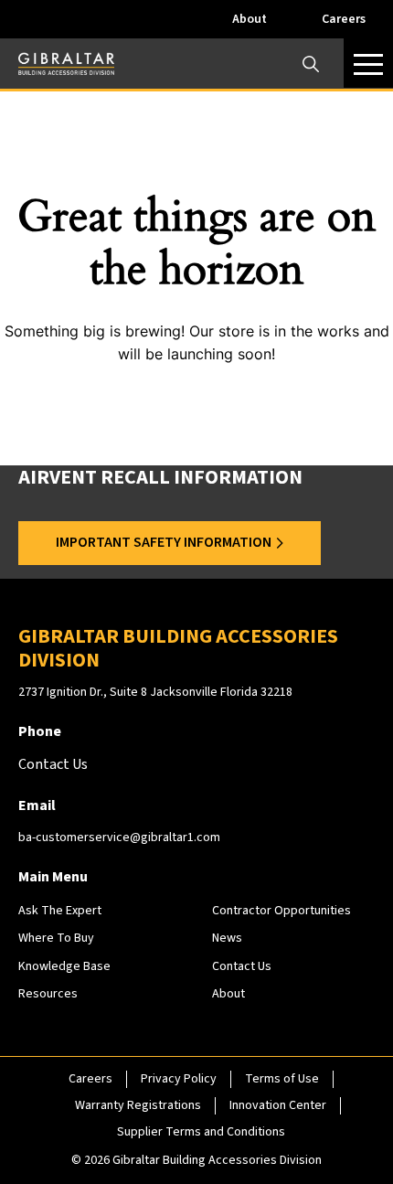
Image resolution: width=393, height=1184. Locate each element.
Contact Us (241, 966)
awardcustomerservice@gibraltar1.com (210, 604)
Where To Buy (56, 938)
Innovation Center (277, 1105)
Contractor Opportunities (281, 910)
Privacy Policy (179, 1079)
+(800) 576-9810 (149, 584)
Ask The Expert (59, 910)
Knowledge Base (64, 966)
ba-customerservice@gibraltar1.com (119, 837)
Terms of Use (282, 1079)
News (227, 938)
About (249, 19)
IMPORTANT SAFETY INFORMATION (163, 542)
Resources (48, 994)
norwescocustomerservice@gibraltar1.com (182, 1048)
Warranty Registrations (138, 1105)
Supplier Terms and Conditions (201, 1132)
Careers (344, 19)
